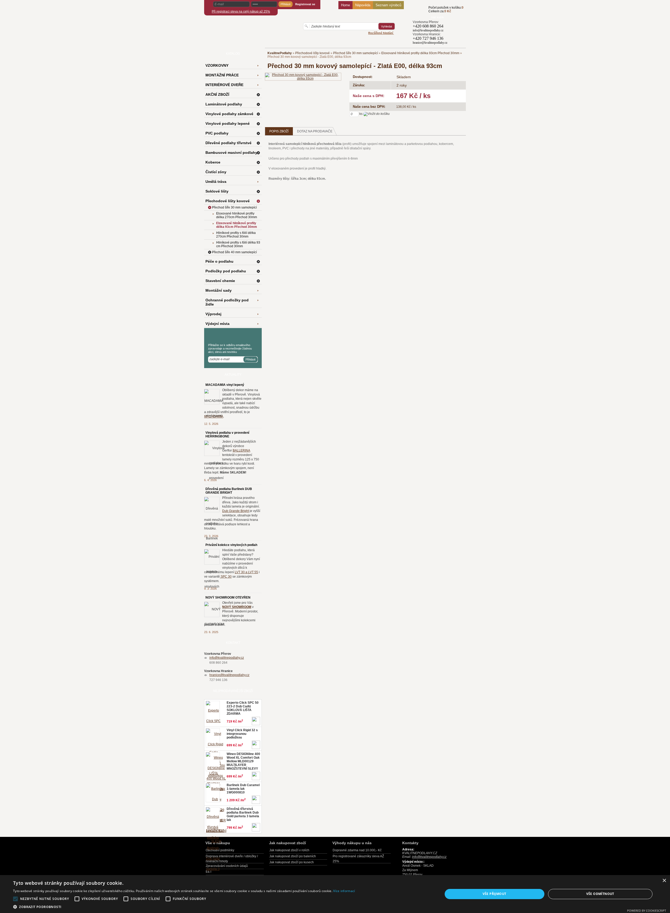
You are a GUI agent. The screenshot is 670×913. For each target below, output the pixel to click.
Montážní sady (218, 290)
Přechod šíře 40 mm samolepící (234, 252)
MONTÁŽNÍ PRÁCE (222, 75)
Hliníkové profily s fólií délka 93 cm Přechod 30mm (238, 244)
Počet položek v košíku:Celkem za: (446, 9)
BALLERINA (241, 450)
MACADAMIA (213, 416)
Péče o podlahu (219, 261)
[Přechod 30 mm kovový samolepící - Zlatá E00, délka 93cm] (303, 76)
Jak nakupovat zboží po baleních (292, 856)
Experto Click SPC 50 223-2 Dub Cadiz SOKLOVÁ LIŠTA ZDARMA (243, 708)
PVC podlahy (216, 133)
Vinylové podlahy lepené (227, 123)
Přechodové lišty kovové (312, 53)
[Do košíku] (420, 12)
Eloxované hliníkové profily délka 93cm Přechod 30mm (420, 53)
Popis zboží (278, 131)
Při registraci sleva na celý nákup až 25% (241, 11)
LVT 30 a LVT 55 (246, 572)
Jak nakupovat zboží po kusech (291, 862)
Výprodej (213, 314)
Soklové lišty (216, 191)
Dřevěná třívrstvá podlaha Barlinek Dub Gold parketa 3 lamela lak (243, 814)
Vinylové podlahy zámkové (229, 114)
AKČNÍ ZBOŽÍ (217, 94)
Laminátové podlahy (223, 104)
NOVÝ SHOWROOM (236, 607)
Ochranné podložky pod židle (227, 302)
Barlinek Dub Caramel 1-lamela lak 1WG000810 (243, 788)
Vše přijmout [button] (494, 894)
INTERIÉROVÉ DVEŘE (224, 85)
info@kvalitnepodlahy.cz (226, 658)
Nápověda (362, 5)
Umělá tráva (215, 181)
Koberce (212, 162)
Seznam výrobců (388, 5)
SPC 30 (226, 576)
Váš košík (437, 17)
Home (345, 5)
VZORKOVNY (216, 65)
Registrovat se (305, 4)
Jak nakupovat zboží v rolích (289, 850)
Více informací (344, 891)
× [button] (664, 881)
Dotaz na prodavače (314, 131)
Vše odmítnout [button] (600, 894)
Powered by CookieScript (646, 910)
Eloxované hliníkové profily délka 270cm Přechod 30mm (236, 215)
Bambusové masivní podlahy (231, 152)
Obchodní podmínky (220, 850)
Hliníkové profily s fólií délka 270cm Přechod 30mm (236, 234)
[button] (184, 906)
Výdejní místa (217, 324)
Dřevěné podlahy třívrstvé (228, 143)
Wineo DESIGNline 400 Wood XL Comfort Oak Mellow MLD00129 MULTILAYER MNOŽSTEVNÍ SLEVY (243, 761)
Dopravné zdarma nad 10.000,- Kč (357, 850)
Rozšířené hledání (381, 33)
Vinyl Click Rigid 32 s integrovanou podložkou (242, 733)
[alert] (335, 894)
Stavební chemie (220, 281)
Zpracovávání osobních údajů (227, 866)
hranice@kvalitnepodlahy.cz (229, 675)
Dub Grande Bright (235, 511)
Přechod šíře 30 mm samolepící (355, 53)
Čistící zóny (215, 172)
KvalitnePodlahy (279, 53)
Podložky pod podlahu (225, 271)
